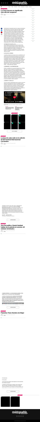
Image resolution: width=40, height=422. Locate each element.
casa (10, 104)
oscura (17, 104)
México (14, 104)
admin (5, 231)
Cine (11, 104)
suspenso (20, 104)
